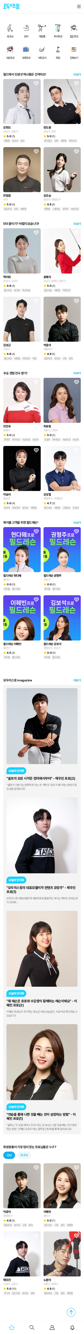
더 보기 (77, 74)
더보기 (77, 680)
